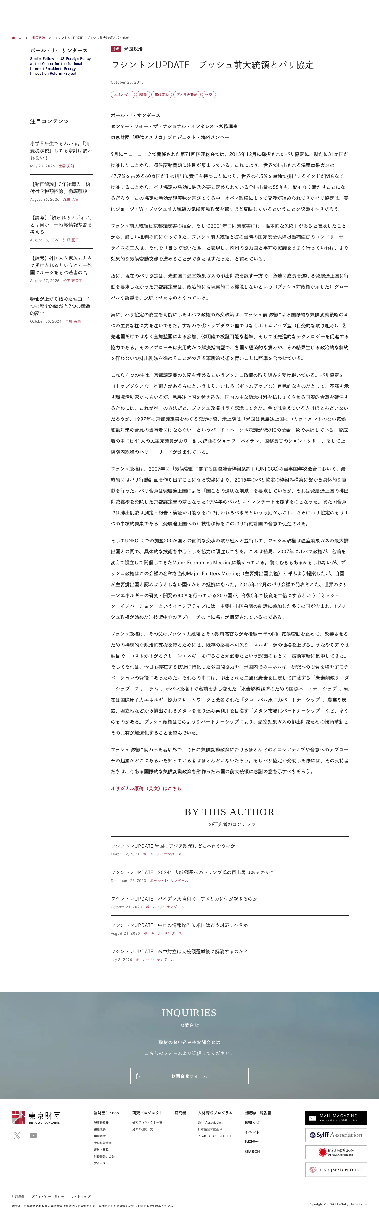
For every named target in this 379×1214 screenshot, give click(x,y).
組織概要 (100, 1129)
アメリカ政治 (186, 94)
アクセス (100, 1163)
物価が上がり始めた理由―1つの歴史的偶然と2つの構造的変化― (61, 306)
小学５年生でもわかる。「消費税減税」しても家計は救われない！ (61, 154)
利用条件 (18, 1196)
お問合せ (252, 1142)
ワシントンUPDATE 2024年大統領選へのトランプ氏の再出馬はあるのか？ (230, 876)
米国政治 (39, 37)
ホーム (17, 37)
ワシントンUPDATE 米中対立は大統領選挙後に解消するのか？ (230, 952)
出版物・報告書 (258, 1113)
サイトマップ (80, 1196)
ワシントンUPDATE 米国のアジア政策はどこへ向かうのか (230, 850)
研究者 (180, 1113)
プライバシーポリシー (47, 1196)
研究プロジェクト (147, 1113)
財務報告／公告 (104, 1156)
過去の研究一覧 (142, 1129)
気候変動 (162, 94)
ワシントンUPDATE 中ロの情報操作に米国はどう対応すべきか (230, 929)
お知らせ (252, 1122)
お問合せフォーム (189, 1076)
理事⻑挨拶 (101, 1122)
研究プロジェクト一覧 (147, 1122)
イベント (252, 1132)
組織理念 (100, 1136)
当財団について (107, 1113)
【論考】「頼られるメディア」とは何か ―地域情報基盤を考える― (61, 228)
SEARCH (252, 1152)
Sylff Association (210, 1122)
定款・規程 (101, 1149)
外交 (208, 94)
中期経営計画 (103, 1142)
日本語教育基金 (209, 1129)
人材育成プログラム (215, 1113)
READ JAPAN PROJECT (214, 1136)
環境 (143, 94)
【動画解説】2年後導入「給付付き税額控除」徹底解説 (61, 191)
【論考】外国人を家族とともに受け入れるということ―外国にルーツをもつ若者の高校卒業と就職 (61, 269)
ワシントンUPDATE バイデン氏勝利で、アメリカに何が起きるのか (230, 902)
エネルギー (123, 94)
